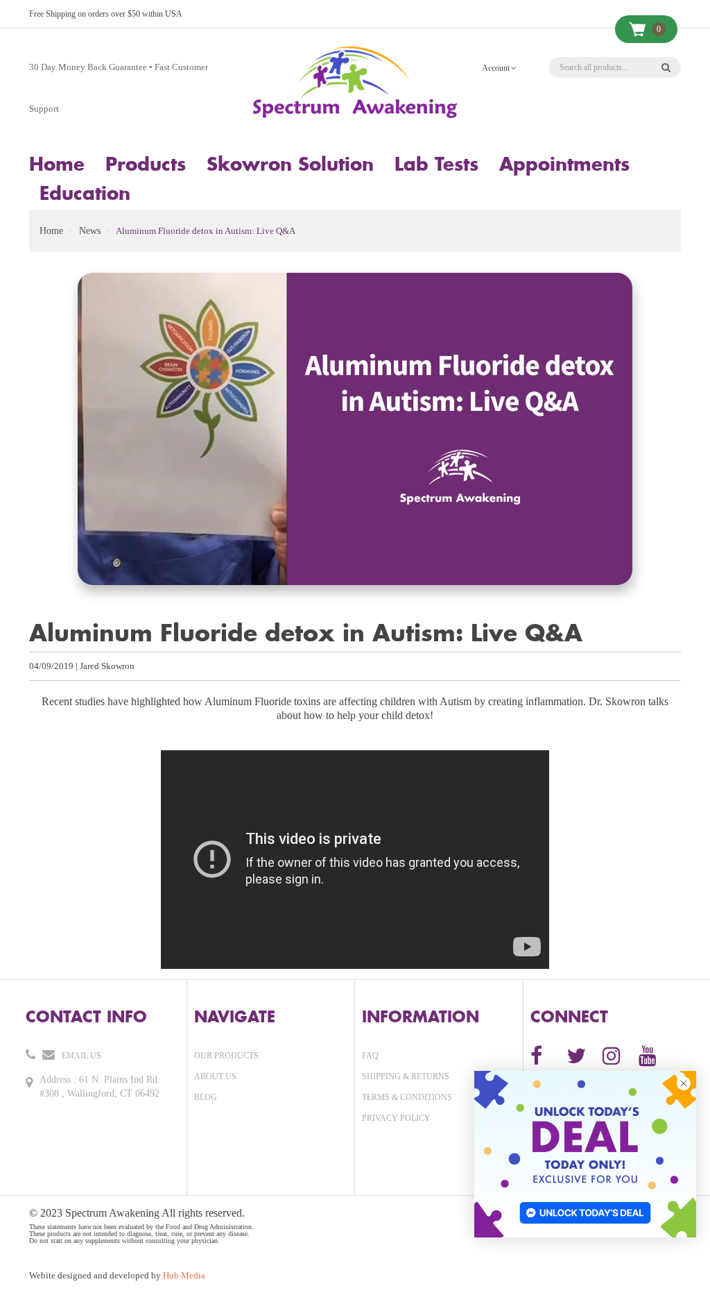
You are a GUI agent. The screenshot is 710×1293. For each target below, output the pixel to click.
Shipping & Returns (405, 1076)
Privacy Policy (396, 1118)
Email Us (81, 1055)
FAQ (370, 1055)
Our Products (226, 1055)
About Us (215, 1076)
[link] (585, 1154)
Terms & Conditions (407, 1097)
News (90, 231)
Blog (205, 1097)
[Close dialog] (684, 1083)
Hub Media (184, 1275)
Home (51, 231)
